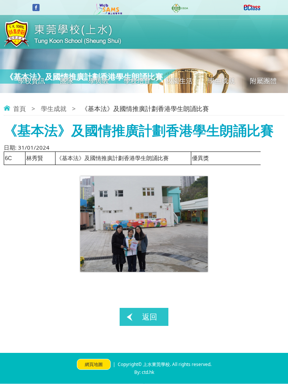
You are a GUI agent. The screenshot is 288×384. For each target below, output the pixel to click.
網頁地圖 (94, 364)
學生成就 (221, 80)
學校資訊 (31, 80)
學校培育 (137, 80)
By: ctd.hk (144, 372)
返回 (149, 317)
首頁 (19, 108)
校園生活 (179, 80)
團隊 (67, 80)
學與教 (98, 80)
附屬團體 (263, 80)
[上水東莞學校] (63, 46)
